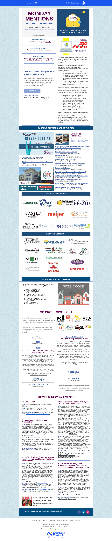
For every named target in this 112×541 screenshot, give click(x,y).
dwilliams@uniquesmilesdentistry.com (38, 414)
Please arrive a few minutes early (67, 354)
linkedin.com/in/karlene (65, 457)
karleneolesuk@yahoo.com (66, 455)
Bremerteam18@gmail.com (73, 364)
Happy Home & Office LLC (34, 291)
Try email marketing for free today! (56, 537)
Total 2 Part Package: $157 (76, 484)
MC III (38, 348)
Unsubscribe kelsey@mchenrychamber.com (56, 524)
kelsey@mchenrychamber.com (55, 529)
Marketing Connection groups (35, 318)
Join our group (64, 345)
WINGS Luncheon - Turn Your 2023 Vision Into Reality (71, 176)
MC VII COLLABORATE (38, 385)
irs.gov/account (69, 447)
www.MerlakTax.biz (41, 483)
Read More (32, 91)
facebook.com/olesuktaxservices (68, 456)
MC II (38, 342)
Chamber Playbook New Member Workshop (70, 163)
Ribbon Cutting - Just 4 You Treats (65, 159)
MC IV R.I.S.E (38, 379)
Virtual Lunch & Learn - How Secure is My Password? (71, 183)
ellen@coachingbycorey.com (67, 499)
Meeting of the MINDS (62, 168)
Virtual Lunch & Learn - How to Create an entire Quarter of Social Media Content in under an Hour (72, 147)
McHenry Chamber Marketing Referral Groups (39, 29)
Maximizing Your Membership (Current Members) (70, 172)
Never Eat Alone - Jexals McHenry (66, 152)
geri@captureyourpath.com (38, 375)
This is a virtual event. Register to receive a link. (73, 112)
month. (48, 42)
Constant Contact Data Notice (61, 526)
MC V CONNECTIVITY (74, 337)
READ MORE (73, 434)
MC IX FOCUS (74, 372)
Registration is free (29, 364)
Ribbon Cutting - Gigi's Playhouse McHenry (68, 180)
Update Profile (46, 526)
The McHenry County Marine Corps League (38, 425)
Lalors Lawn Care (31, 297)
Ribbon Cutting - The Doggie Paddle (32, 157)
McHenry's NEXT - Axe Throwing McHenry (68, 187)
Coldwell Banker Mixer (62, 156)
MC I (38, 336)
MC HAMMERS (74, 379)
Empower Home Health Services (35, 294)
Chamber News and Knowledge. (41, 60)
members (47, 50)
